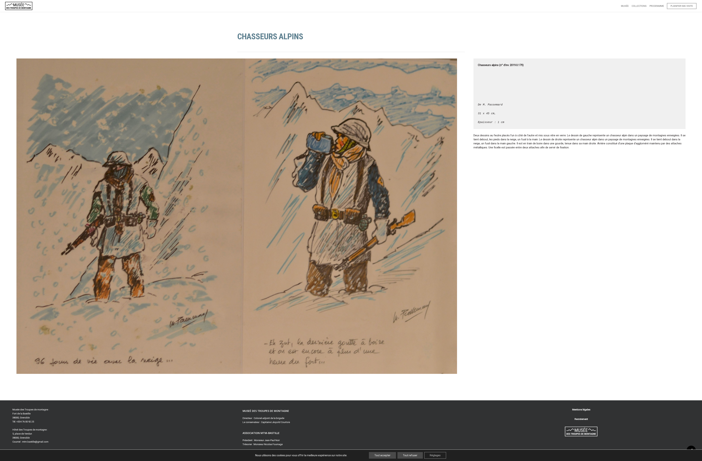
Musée (625, 6)
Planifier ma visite (682, 6)
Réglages (435, 455)
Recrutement (581, 419)
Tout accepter (382, 455)
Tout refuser (410, 455)
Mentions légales (581, 409)
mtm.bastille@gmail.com (35, 441)
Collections (639, 6)
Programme (657, 6)
